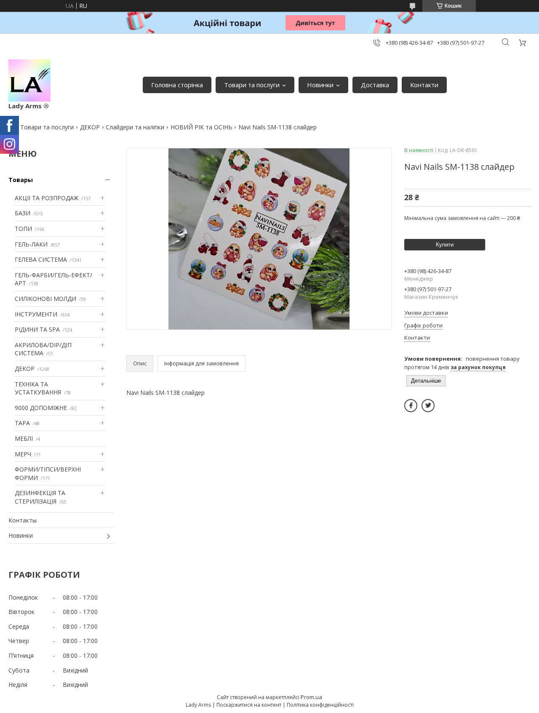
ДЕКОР (90, 127)
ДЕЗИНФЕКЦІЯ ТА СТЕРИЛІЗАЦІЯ (40, 497)
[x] (428, 405)
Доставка (375, 84)
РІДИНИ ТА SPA (37, 329)
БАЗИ (22, 213)
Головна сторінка (177, 84)
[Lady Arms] (29, 80)
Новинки (320, 84)
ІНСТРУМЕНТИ (36, 314)
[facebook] (410, 405)
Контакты (22, 520)
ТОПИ (23, 229)
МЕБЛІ (24, 438)
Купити (445, 244)
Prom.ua (311, 697)
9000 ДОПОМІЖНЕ (41, 408)
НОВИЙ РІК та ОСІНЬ (201, 127)
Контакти (424, 84)
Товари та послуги (252, 84)
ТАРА (22, 423)
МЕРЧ (23, 454)
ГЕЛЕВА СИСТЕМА (41, 259)
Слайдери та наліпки (135, 127)
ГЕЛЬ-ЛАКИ (31, 244)
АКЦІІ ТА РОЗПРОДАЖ (46, 198)
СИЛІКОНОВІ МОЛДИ (45, 299)
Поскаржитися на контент (248, 704)
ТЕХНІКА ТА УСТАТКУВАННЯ (38, 388)
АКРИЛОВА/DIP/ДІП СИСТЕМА (43, 349)
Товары (20, 180)
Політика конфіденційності (320, 704)
